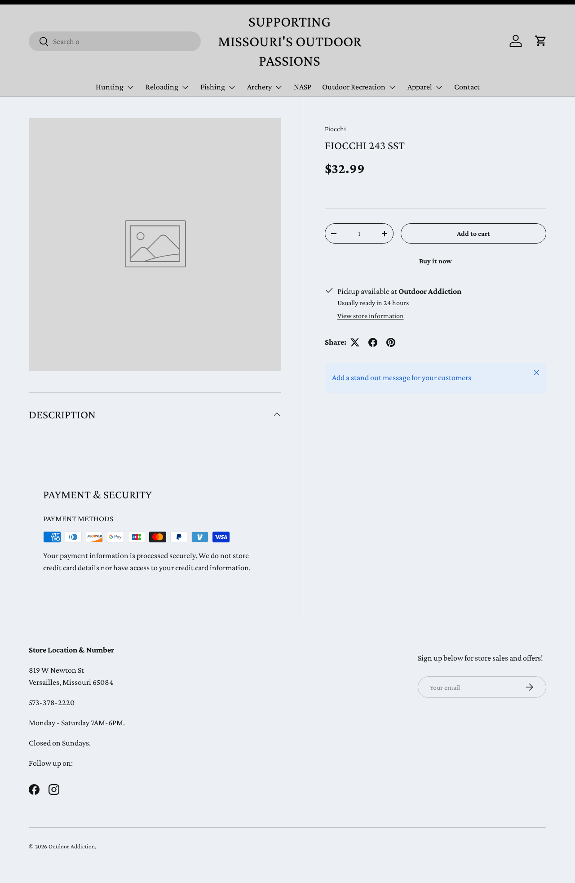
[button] (541, 41)
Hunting (110, 86)
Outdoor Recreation (353, 86)
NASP (302, 86)
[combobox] (115, 41)
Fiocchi (335, 129)
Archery (259, 86)
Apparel (419, 86)
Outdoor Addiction (72, 846)
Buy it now (435, 261)
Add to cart (473, 233)
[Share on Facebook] (373, 342)
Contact (467, 86)
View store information (370, 315)
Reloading (162, 86)
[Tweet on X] (355, 342)
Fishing (212, 86)
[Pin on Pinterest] (391, 342)
